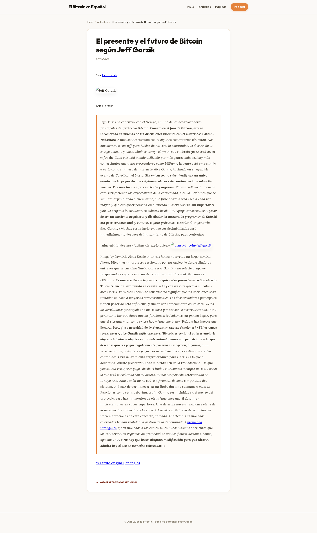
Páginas (220, 7)
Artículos (204, 7)
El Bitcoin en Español (87, 6)
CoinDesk (109, 75)
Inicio (190, 7)
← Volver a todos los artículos (117, 482)
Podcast (239, 7)
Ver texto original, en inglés (118, 463)
